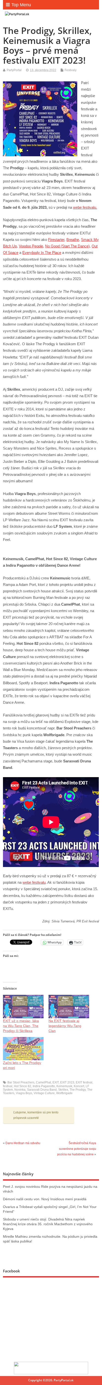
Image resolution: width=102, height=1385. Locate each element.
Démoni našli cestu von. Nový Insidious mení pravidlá (44, 1199)
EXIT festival (84, 1082)
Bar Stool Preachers (20, 1082)
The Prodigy (78, 1089)
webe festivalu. (85, 207)
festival (7, 1086)
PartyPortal (14, 70)
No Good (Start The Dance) (67, 246)
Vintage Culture (44, 1093)
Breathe (72, 239)
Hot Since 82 (22, 1086)
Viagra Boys (24, 1093)
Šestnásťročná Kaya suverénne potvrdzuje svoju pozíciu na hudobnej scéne (76, 1148)
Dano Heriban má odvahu (22, 1143)
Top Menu (21, 4)
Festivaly (70, 70)
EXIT (55, 1082)
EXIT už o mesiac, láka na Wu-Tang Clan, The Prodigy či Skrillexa (21, 1026)
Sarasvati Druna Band (42, 1089)
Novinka (20, 1089)
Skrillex (63, 1089)
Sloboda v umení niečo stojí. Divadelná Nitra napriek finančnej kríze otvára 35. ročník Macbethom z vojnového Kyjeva (48, 1224)
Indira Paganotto (44, 1086)
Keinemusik (64, 1086)
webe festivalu (34, 882)
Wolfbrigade (64, 1093)
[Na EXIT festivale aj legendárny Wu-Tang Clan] (69, 1006)
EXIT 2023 (67, 1082)
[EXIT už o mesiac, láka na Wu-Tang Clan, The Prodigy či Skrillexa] (23, 1006)
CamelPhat (43, 1082)
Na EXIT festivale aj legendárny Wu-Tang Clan (65, 1026)
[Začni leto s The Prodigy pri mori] (23, 1048)
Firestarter (56, 239)
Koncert (79, 1086)
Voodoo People (31, 246)
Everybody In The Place (41, 252)
